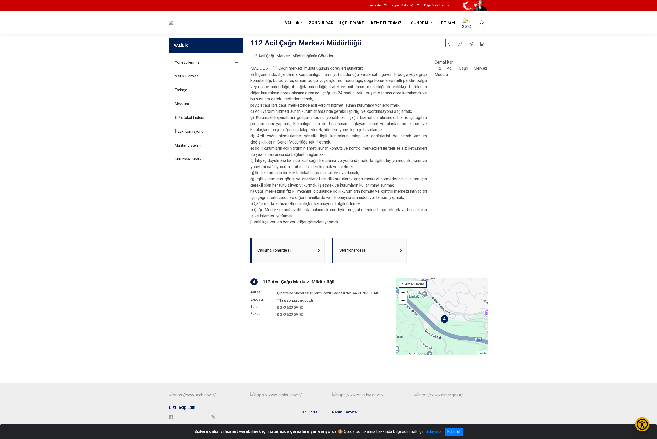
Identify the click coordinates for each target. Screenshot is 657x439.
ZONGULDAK (321, 23)
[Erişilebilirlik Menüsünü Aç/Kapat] (642, 424)
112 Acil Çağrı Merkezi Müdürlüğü (298, 281)
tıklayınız (433, 431)
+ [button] (403, 293)
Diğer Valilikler (434, 5)
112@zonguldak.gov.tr (295, 300)
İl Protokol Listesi (189, 117)
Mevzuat (182, 103)
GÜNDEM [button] (419, 23)
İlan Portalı (310, 412)
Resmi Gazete (344, 412)
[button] (471, 43)
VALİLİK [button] (292, 23)
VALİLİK (181, 45)
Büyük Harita (414, 284)
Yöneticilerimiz (187, 62)
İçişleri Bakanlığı (402, 5)
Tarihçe (181, 90)
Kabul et (453, 432)
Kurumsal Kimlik (188, 159)
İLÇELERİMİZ (351, 23)
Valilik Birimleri (187, 76)
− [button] (403, 300)
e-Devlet (376, 5)
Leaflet (483, 353)
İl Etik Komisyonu (189, 131)
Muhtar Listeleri (188, 145)
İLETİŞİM (446, 23)
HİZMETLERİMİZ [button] (385, 23)
